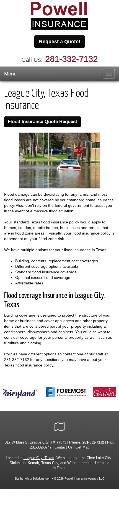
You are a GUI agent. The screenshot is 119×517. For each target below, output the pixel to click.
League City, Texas (39, 458)
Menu (10, 74)
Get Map (82, 447)
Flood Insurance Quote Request (42, 121)
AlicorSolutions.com (38, 478)
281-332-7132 (71, 59)
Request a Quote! (59, 41)
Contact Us (64, 447)
